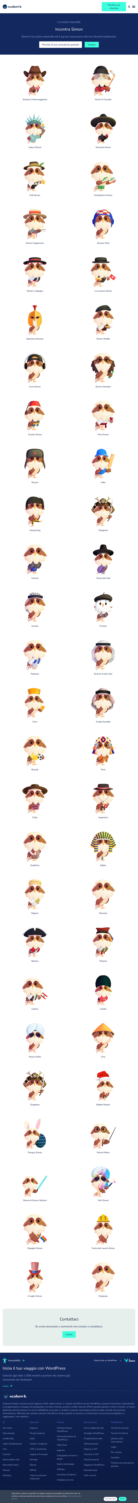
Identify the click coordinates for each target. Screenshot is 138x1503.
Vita (5, 1449)
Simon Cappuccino (35, 243)
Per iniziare (116, 1452)
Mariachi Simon (103, 147)
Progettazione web (93, 1438)
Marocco (103, 913)
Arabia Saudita (103, 721)
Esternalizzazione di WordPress (66, 1438)
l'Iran (34, 721)
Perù (103, 769)
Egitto (103, 865)
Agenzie (61, 1450)
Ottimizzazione (91, 1443)
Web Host (62, 1445)
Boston (34, 961)
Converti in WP (91, 1454)
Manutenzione (91, 1470)
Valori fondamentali (12, 1443)
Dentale (34, 1459)
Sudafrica (34, 865)
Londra (103, 1008)
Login (113, 1447)
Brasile (34, 769)
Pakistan (35, 673)
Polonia (103, 961)
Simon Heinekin (103, 386)
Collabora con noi (65, 1479)
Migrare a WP (90, 1449)
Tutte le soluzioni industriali (38, 1477)
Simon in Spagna (35, 290)
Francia (103, 626)
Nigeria (34, 913)
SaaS (32, 1438)
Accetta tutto (110, 1499)
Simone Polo (103, 243)
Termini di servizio (120, 1427)
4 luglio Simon (35, 1296)
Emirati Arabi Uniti (103, 673)
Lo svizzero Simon (103, 290)
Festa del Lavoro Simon (103, 1248)
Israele (35, 626)
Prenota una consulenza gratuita (122, 1464)
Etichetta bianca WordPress (64, 1429)
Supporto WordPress (94, 1464)
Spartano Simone (34, 338)
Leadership (8, 1438)
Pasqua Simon (35, 1152)
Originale (103, 1296)
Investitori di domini (66, 1474)
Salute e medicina (38, 1443)
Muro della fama (10, 1464)
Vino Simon (103, 434)
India (103, 482)
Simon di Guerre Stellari (35, 1200)
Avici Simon (35, 386)
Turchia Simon (35, 434)
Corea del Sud (103, 578)
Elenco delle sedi (11, 1459)
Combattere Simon (103, 195)
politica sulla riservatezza (117, 1440)
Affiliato (61, 1469)
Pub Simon (35, 195)
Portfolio (7, 1475)
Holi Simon (103, 1200)
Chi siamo (7, 1427)
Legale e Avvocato (39, 1454)
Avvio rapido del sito (94, 1427)
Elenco (33, 1464)
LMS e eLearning (38, 1449)
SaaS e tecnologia (65, 1464)
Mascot (6, 1470)
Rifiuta (122, 1499)
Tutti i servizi (90, 1475)
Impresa (34, 1427)
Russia (35, 482)
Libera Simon (34, 147)
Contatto (115, 1457)
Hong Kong (35, 530)
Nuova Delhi (35, 1056)
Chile (34, 817)
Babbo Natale (103, 1104)
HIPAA (33, 1470)
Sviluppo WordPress (94, 1433)
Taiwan (35, 578)
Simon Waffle (103, 338)
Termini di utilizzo (119, 1433)
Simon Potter (103, 1152)
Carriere (7, 1454)
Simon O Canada (103, 99)
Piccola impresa (37, 1433)
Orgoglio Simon (34, 1248)
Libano (35, 1008)
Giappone (103, 530)
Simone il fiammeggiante (35, 99)
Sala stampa (9, 1433)
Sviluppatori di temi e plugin (67, 1457)
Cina (103, 1056)
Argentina (103, 817)
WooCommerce (91, 1459)
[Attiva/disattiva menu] (133, 6)
